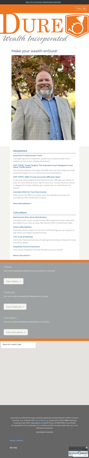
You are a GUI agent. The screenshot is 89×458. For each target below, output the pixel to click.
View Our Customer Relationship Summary (43, 2)
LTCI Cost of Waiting (23, 237)
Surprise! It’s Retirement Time (27, 155)
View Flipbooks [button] (14, 307)
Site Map (13, 448)
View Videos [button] (12, 281)
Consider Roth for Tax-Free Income (29, 192)
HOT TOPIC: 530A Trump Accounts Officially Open (36, 177)
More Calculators (22, 255)
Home (12, 440)
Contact (19, 440)
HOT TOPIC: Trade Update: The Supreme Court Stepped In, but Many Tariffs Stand (43, 166)
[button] (81, 9)
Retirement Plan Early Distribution (30, 217)
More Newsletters (22, 203)
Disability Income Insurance (26, 247)
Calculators (20, 212)
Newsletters (20, 150)
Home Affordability (22, 227)
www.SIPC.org (42, 420)
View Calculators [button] (14, 332)
